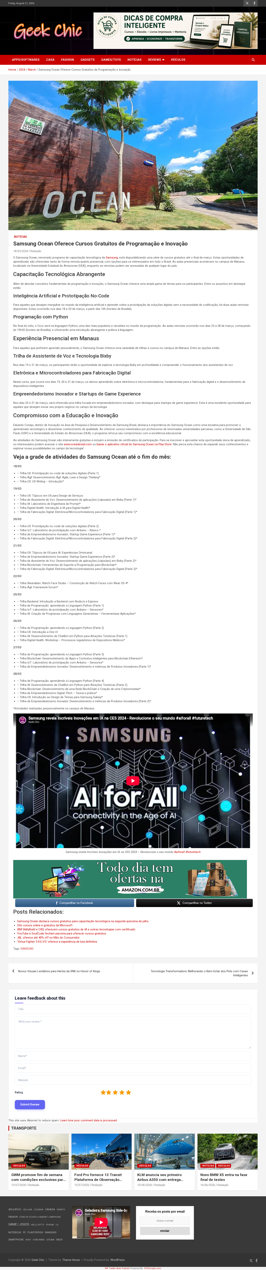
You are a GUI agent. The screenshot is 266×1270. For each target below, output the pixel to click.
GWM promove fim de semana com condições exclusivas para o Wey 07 (38, 1180)
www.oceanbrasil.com (78, 444)
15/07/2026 (18, 1185)
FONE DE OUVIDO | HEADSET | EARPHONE (40, 1217)
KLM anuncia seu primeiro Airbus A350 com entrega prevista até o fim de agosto (161, 1180)
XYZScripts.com (152, 1268)
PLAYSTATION (35, 1232)
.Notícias (134, 59)
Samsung (112, 257)
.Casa (50, 59)
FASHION (13, 1217)
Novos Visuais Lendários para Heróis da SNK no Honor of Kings (59, 971)
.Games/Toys (110, 59)
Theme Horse (71, 1260)
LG (57, 1225)
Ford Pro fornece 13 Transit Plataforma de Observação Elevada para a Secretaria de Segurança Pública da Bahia (98, 1182)
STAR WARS (39, 1239)
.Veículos (177, 59)
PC (24, 1232)
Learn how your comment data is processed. (88, 1120)
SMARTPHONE (16, 1239)
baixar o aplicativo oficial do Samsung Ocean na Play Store (134, 444)
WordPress (117, 1260)
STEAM (50, 1239)
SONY (28, 1239)
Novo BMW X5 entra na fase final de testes (223, 1177)
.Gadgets (87, 59)
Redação (35, 251)
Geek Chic (38, 1260)
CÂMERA (50, 1209)
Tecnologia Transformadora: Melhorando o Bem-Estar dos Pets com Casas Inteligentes (199, 973)
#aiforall (179, 852)
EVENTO (61, 1209)
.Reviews (154, 59)
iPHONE (50, 1225)
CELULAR (27, 1209)
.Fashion (67, 59)
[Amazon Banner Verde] (130, 862)
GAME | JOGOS (18, 1224)
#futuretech (193, 852)
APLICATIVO (14, 1209)
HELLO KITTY (37, 1225)
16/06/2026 (144, 1185)
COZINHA (38, 1209)
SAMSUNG (26, 948)
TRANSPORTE (23, 1128)
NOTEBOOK (14, 1232)
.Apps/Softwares (25, 59)
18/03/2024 (20, 251)
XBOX (59, 1239)
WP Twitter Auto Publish (117, 1268)
